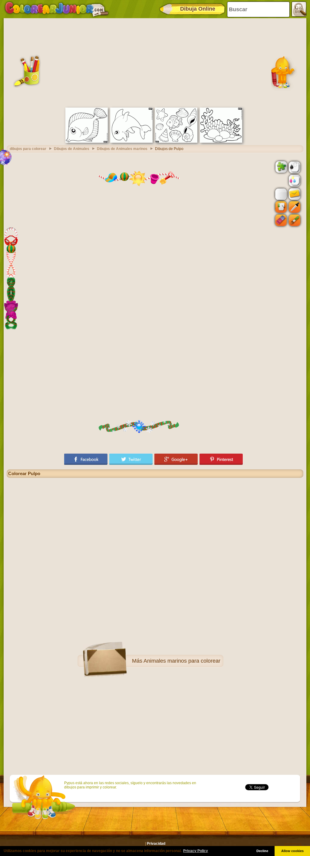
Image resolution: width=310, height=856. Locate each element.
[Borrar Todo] (280, 180)
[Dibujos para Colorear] (57, 9)
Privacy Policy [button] (195, 851)
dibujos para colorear (28, 149)
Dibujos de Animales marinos (122, 149)
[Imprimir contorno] (294, 166)
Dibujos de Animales (71, 149)
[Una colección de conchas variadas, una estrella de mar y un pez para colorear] (176, 141)
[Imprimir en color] (294, 180)
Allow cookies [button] (292, 851)
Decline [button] (262, 851)
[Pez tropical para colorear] (86, 141)
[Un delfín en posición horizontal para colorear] (131, 141)
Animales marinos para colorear (181, 661)
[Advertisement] (155, 62)
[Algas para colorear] (221, 141)
